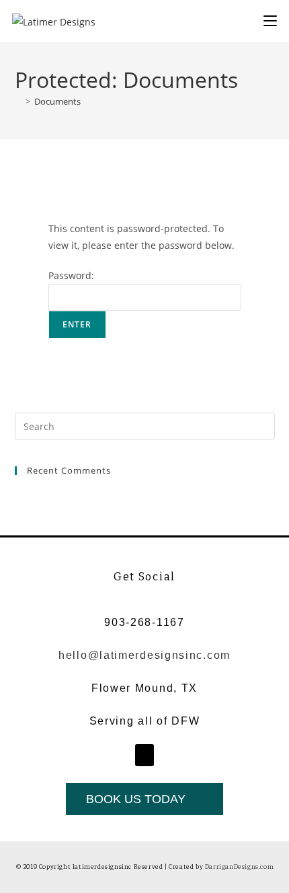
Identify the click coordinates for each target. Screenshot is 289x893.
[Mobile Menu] (270, 20)
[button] (144, 755)
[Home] (18, 101)
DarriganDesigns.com (239, 866)
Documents (57, 101)
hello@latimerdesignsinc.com (144, 655)
